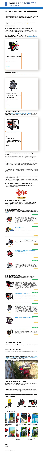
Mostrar (13, 25)
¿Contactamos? (7, 446)
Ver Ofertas (36, 223)
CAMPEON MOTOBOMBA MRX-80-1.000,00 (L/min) (22, 293)
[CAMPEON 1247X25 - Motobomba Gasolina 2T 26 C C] (9, 242)
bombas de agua (13, 19)
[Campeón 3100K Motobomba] (9, 229)
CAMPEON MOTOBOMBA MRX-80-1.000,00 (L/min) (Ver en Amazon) (21, 113)
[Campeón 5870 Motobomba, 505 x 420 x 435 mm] (9, 284)
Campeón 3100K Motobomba (19, 227)
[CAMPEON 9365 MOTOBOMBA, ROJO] (9, 219)
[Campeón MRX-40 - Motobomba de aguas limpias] (9, 308)
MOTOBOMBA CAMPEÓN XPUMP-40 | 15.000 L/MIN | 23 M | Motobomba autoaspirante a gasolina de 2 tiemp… (25, 251)
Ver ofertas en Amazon (21, 197)
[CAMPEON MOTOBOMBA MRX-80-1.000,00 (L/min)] (9, 296)
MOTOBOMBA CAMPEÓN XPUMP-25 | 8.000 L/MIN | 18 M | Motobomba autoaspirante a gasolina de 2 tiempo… (25, 262)
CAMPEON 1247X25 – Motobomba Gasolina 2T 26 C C (23, 239)
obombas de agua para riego (33, 36)
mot (28, 36)
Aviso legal (6, 444)
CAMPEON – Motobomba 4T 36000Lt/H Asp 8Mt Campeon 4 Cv (24, 317)
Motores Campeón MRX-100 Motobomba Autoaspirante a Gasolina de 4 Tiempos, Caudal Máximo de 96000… (25, 329)
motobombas (18, 19)
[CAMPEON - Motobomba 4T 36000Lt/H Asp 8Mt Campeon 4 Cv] (9, 320)
